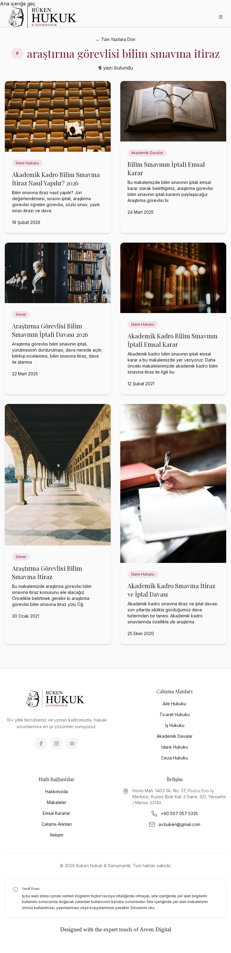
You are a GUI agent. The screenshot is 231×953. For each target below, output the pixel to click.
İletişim (56, 834)
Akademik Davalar (174, 736)
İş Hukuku (174, 725)
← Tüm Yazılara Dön (115, 39)
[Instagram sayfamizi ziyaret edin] (57, 743)
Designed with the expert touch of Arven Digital (115, 929)
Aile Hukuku (174, 703)
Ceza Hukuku (174, 757)
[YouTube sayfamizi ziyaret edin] (72, 743)
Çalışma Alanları (57, 824)
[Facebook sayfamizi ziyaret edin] (41, 743)
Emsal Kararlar (56, 813)
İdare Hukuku (174, 747)
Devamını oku (143, 907)
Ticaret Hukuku (174, 714)
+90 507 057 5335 (179, 813)
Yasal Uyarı (30, 888)
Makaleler (56, 802)
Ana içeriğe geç (17, 4)
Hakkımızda (56, 791)
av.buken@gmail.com (179, 824)
